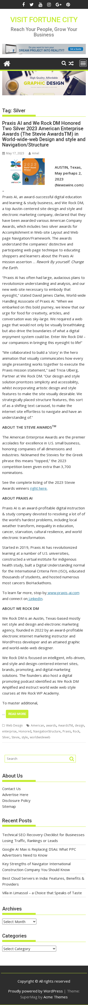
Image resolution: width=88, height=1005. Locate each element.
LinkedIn (35, 598)
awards (51, 725)
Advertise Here (15, 794)
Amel (35, 153)
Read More (17, 714)
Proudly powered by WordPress (35, 991)
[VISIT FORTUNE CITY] (6, 63)
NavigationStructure (47, 731)
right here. (38, 488)
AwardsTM (65, 725)
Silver (6, 737)
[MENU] (83, 63)
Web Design (14, 725)
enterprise (9, 731)
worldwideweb (40, 737)
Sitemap (9, 806)
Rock (76, 731)
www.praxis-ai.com (63, 592)
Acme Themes (56, 996)
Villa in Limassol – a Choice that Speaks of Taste (42, 892)
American (37, 725)
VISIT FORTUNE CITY (44, 19)
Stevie (15, 737)
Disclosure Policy (16, 800)
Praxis (67, 731)
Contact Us (11, 788)
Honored (25, 731)
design (79, 725)
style (25, 737)
